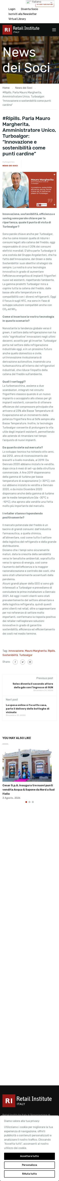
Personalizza (29, 1165)
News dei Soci (10, 166)
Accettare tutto (29, 1156)
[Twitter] (22, 662)
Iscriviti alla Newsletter (23, 14)
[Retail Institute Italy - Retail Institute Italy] (20, 30)
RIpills (51, 650)
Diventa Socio (29, 9)
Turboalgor (25, 655)
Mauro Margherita (36, 650)
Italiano (36, 1)
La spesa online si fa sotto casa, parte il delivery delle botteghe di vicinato (27, 709)
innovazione (16, 650)
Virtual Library (17, 18)
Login (12, 9)
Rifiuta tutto (29, 1173)
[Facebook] (15, 662)
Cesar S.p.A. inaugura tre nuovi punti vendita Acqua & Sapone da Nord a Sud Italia (28, 789)
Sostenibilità (10, 655)
